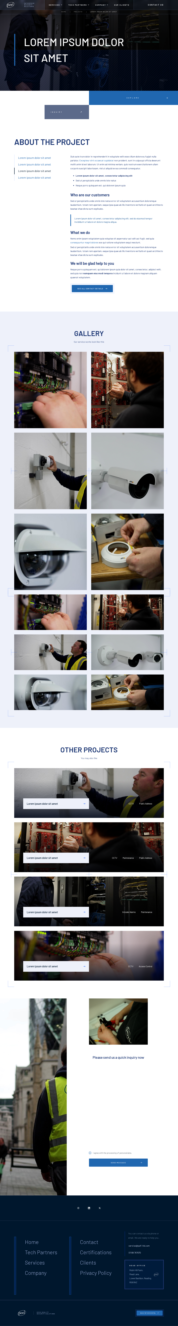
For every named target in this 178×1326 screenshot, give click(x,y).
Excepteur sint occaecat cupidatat (96, 160)
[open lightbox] (50, 390)
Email (93, 1077)
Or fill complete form (116, 1172)
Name (93, 1067)
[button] (55, 5)
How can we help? (97, 1131)
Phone (93, 1087)
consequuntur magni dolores (84, 242)
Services (94, 1109)
